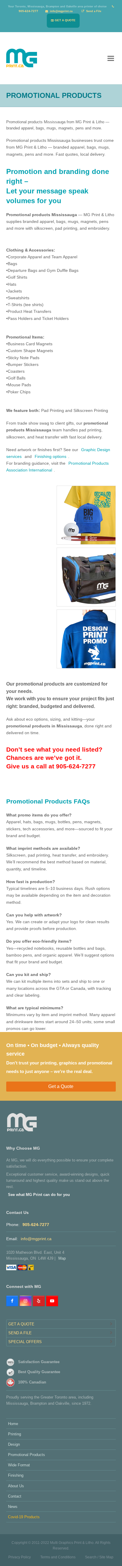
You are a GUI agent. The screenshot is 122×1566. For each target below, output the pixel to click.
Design (14, 1444)
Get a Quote (60, 1086)
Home (13, 1424)
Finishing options (50, 456)
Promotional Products (26, 1454)
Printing (14, 1434)
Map (62, 1258)
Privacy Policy (19, 1557)
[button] (111, 58)
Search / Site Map (99, 1557)
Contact (14, 1496)
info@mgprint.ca (36, 1238)
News (12, 1506)
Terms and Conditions (58, 1557)
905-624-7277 (36, 1224)
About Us (16, 1486)
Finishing (15, 1475)
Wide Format (19, 1465)
